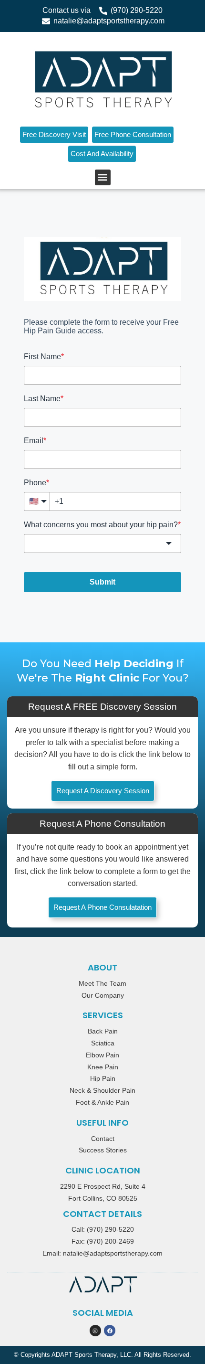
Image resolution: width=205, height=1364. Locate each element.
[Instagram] (95, 1330)
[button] (103, 177)
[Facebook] (109, 1330)
